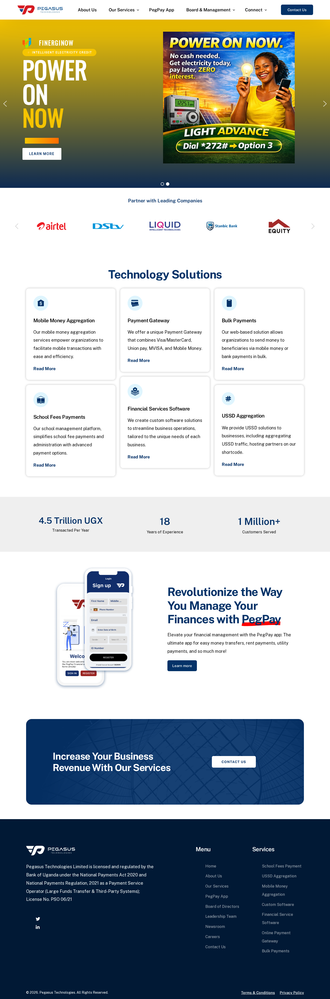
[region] (165, 104)
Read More (44, 368)
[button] (5, 104)
